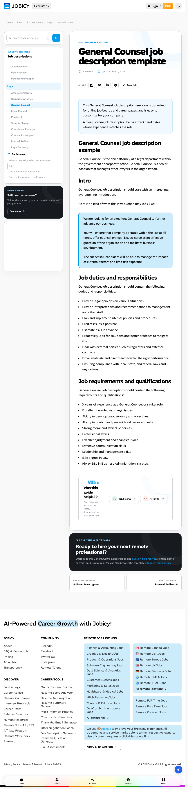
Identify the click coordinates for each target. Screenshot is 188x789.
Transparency (13, 667)
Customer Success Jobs (103, 680)
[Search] (56, 38)
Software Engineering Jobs (105, 665)
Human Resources (16, 719)
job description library (158, 563)
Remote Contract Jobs (150, 712)
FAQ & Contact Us (16, 651)
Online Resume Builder (56, 687)
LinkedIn (47, 645)
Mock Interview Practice (57, 711)
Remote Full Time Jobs (151, 700)
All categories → (98, 717)
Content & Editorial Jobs (103, 703)
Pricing (8, 656)
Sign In (156, 6)
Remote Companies (17, 698)
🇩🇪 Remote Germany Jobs (153, 671)
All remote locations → (151, 688)
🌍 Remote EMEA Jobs (151, 677)
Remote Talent (51, 667)
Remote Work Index (17, 736)
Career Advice (13, 692)
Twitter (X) (48, 656)
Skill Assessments (53, 747)
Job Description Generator (59, 733)
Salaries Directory (16, 714)
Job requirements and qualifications (27, 177)
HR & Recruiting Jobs (101, 697)
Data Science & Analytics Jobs (104, 672)
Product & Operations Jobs (105, 659)
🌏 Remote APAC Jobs (150, 682)
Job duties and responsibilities (24, 171)
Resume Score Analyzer (57, 692)
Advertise (10, 662)
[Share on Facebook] (91, 85)
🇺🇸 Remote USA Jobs (150, 653)
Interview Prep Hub (17, 703)
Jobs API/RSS (53, 764)
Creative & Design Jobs (103, 653)
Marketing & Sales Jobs (103, 685)
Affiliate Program (15, 730)
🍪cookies (104, 729)
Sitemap (9, 741)
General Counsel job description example (29, 160)
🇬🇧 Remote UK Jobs (149, 665)
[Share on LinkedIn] (107, 85)
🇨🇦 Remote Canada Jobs (152, 648)
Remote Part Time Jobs (151, 706)
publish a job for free (144, 558)
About (8, 645)
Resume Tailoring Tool (56, 698)
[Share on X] (99, 85)
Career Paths (12, 708)
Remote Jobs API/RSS (19, 725)
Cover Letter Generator (56, 717)
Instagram (48, 662)
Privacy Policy (12, 764)
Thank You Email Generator (59, 722)
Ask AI (178, 769)
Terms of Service (32, 764)
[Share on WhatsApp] (115, 85)
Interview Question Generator (53, 739)
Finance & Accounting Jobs (105, 648)
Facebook (47, 651)
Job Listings (12, 687)
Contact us (17, 211)
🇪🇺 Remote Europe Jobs (151, 659)
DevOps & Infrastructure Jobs (103, 709)
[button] (124, 499)
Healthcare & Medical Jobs (105, 691)
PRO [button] (168, 6)
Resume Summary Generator (53, 704)
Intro (11, 166)
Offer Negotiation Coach (57, 728)
